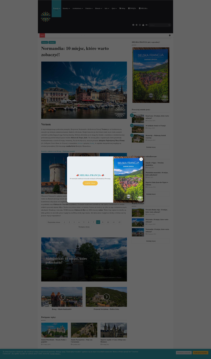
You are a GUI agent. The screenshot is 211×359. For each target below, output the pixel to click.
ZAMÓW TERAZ (90, 183)
